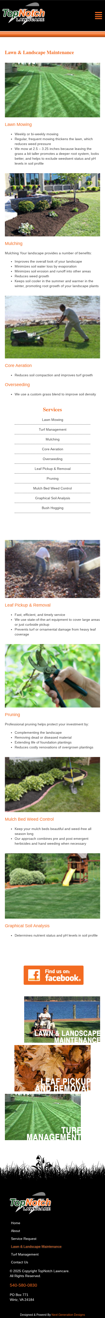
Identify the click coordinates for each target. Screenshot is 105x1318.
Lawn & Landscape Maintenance (36, 1246)
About (15, 1231)
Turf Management (25, 1254)
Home (15, 1223)
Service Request (23, 1239)
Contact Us (19, 1262)
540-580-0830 (23, 1285)
